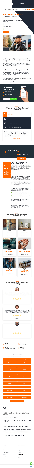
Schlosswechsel (10, 270)
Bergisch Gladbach (24, 397)
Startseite (4, 9)
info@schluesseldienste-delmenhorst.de (25, 4)
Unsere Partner (20, 9)
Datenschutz (4, 456)
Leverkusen (9, 383)
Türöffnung (9, 232)
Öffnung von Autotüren (9, 251)
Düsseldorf (9, 369)
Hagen (24, 376)
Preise (13, 9)
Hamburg (24, 359)
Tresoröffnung (24, 232)
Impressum (16, 9)
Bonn (9, 376)
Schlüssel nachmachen (24, 251)
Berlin (9, 359)
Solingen (24, 383)
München (9, 362)
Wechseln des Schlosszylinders (24, 271)
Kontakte (23, 9)
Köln (24, 362)
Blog (25, 9)
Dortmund (24, 369)
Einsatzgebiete (9, 9)
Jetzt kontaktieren (16, 138)
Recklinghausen (9, 390)
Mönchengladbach (9, 397)
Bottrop (24, 390)
